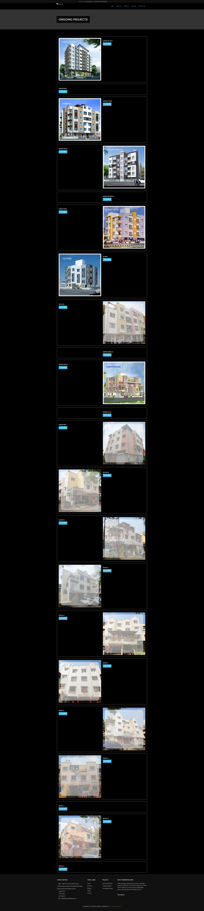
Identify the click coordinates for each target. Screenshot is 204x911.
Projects (126, 6)
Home (112, 6)
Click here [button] (107, 44)
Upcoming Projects (107, 883)
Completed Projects (107, 888)
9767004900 (104, 1)
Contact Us (141, 6)
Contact (89, 893)
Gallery (133, 6)
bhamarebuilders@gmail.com (68, 898)
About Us (118, 6)
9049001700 (89, 1)
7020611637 (97, 1)
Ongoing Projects (106, 886)
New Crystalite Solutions (115, 906)
